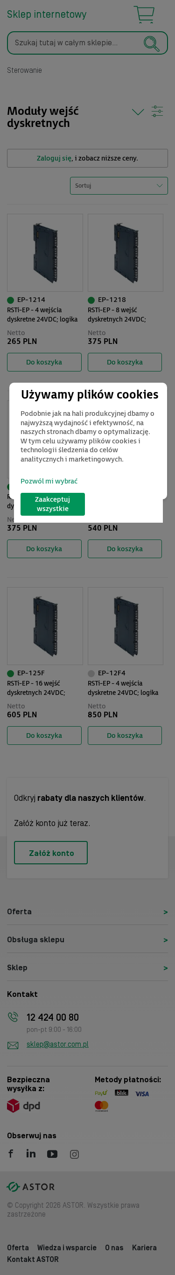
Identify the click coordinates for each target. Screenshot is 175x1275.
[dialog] (88, 441)
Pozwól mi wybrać (49, 481)
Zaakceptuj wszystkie (52, 504)
